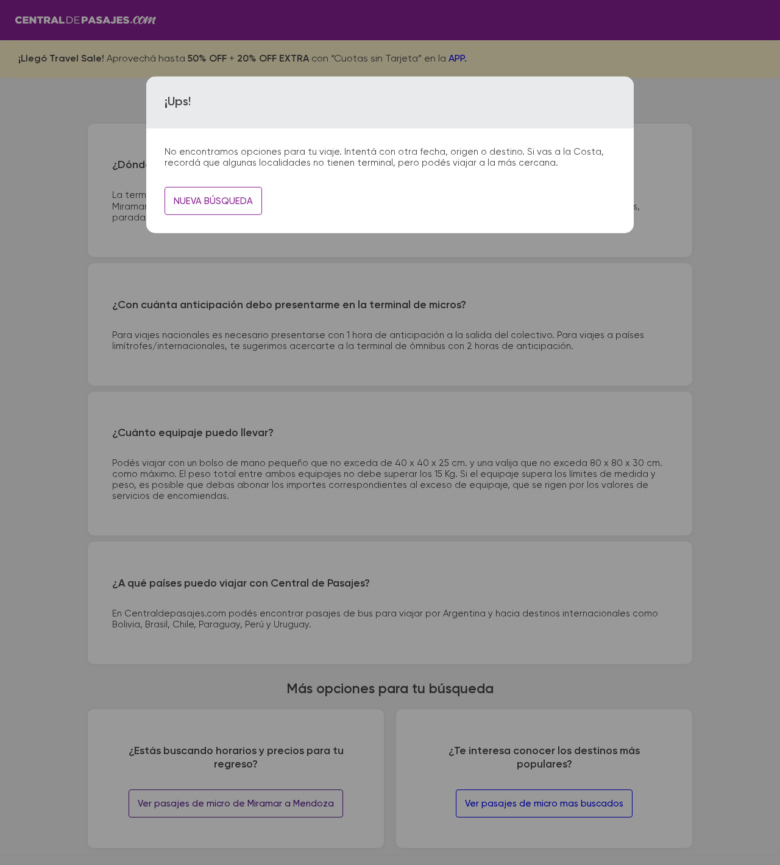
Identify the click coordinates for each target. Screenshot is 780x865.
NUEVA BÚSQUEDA (213, 201)
